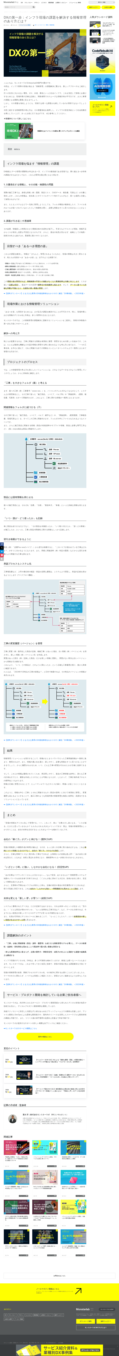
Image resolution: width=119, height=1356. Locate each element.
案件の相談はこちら (45, 1037)
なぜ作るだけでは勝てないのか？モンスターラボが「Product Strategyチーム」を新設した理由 (45, 1218)
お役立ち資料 (108, 7)
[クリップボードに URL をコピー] (2, 559)
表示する (17, 149)
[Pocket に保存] (2, 555)
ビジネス (44, 2)
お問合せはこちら (59, 1276)
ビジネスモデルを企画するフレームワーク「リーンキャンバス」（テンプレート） (108, 32)
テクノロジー (28, 2)
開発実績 (51, 2)
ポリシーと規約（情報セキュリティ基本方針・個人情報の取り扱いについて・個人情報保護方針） (30, 1342)
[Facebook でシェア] (2, 544)
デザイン (37, 2)
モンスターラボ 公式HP (107, 1309)
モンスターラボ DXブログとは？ (96, 1327)
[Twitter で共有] (2, 548)
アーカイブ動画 (19, 1319)
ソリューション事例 (75, 2)
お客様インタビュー (61, 2)
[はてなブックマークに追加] (2, 551)
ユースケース (41, 25)
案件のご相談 (101, 2)
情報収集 (52, 25)
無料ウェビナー (93, 7)
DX (22, 2)
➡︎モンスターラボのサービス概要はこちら (20, 1028)
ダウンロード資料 (86, 1321)
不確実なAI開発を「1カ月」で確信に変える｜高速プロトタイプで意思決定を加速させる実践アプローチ (16, 1158)
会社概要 (60, 1342)
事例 (47, 25)
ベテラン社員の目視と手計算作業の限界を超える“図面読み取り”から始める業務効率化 (16, 1218)
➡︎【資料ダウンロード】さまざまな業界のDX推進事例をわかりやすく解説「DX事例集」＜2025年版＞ (44, 293)
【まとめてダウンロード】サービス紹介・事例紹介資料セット (108, 24)
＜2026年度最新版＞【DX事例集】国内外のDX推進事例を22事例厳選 (108, 41)
